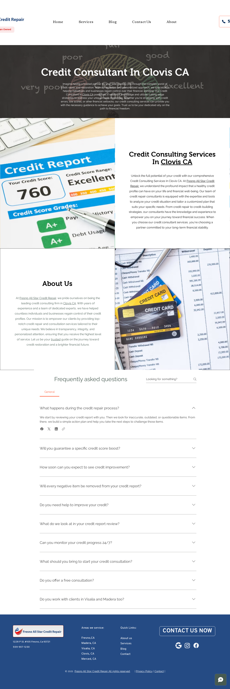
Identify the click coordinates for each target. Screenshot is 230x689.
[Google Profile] (178, 645)
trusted (56, 339)
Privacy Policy (144, 671)
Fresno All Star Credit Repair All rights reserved (102, 671)
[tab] (49, 392)
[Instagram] (187, 645)
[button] (42, 429)
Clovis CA (166, 72)
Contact (159, 671)
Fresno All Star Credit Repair (37, 298)
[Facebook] (196, 645)
